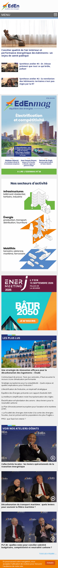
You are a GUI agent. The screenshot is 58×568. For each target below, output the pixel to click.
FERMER (50, 563)
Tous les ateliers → (48, 553)
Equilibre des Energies (10, 6)
